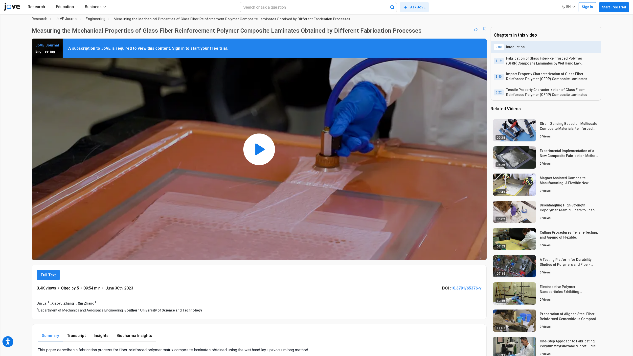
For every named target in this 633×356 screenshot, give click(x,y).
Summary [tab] (50, 335)
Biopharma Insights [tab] (134, 335)
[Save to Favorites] (485, 29)
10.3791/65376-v (466, 288)
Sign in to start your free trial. (200, 48)
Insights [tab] (101, 335)
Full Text (48, 275)
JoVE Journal (67, 19)
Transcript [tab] (76, 335)
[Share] (476, 29)
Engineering (95, 19)
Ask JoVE (418, 7)
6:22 (499, 92)
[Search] (392, 7)
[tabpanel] (259, 350)
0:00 (499, 47)
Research (39, 19)
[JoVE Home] (12, 7)
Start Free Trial (614, 7)
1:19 (499, 61)
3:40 (499, 76)
